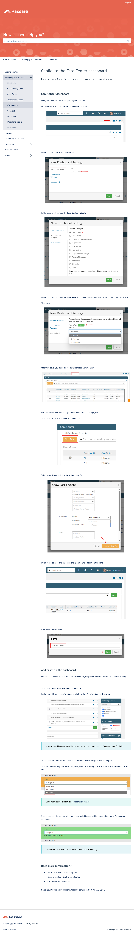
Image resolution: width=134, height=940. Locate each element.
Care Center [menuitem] (12, 105)
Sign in (128, 2)
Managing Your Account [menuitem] (14, 77)
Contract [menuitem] (11, 110)
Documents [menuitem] (12, 116)
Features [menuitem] (8, 133)
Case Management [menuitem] (15, 88)
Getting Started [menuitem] (11, 71)
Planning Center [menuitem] (11, 149)
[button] (31, 72)
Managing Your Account (32, 59)
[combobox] (64, 40)
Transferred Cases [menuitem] (15, 99)
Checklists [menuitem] (11, 83)
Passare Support (10, 59)
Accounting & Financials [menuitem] (15, 138)
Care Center (52, 59)
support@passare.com (73, 889)
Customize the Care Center (59, 881)
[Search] (128, 40)
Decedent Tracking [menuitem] (15, 121)
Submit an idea (9, 929)
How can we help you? (23, 34)
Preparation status (81, 801)
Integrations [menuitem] (9, 144)
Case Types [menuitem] (12, 94)
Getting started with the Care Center (64, 877)
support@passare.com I (14, 923)
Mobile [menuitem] (7, 155)
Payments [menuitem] (11, 127)
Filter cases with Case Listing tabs (63, 872)
